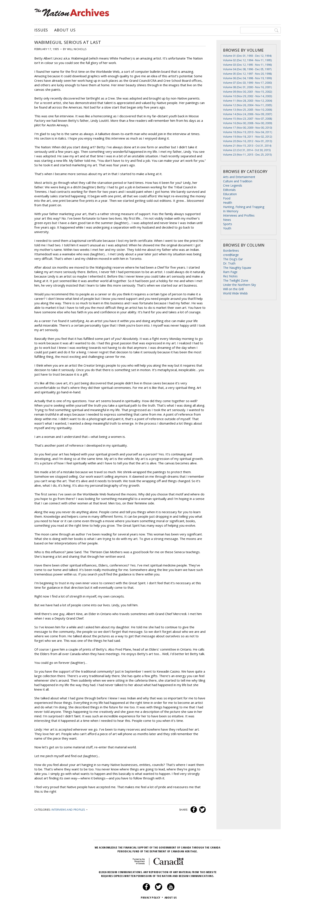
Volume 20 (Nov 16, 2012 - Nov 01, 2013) (247, 141)
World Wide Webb (235, 293)
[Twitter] (158, 889)
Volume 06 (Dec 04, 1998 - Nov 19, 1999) (247, 78)
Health (227, 203)
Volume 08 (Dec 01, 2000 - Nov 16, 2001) (247, 87)
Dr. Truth (229, 263)
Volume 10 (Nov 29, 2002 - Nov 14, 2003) (247, 96)
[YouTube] (171, 889)
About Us (64, 30)
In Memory (230, 211)
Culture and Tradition (237, 181)
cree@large (231, 255)
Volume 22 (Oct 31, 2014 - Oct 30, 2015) (247, 150)
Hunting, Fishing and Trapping (243, 207)
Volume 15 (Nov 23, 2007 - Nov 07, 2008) (247, 118)
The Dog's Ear (233, 259)
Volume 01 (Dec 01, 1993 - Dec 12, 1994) (247, 56)
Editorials (229, 190)
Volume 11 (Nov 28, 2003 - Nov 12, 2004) (247, 101)
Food (226, 198)
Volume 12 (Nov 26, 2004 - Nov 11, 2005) (247, 105)
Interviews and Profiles (68, 809)
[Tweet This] (202, 809)
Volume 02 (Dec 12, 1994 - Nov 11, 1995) (247, 60)
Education (230, 194)
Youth (227, 228)
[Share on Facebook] (193, 809)
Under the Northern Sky (239, 285)
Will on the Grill (233, 289)
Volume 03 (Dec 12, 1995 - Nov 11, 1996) (247, 65)
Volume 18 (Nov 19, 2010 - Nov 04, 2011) (247, 132)
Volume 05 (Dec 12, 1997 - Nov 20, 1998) (247, 74)
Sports (227, 224)
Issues (41, 30)
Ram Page (230, 272)
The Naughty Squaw (237, 268)
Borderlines (231, 250)
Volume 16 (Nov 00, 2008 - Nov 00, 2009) (247, 123)
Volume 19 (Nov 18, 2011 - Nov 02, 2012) (247, 136)
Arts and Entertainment (239, 177)
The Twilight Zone (235, 280)
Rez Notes (230, 276)
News (227, 220)
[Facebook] (146, 889)
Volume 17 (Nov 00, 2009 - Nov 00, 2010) (247, 127)
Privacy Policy (152, 897)
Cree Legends (232, 185)
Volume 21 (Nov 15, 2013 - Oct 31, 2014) (247, 145)
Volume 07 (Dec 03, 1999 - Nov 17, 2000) (247, 83)
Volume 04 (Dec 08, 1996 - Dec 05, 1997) (247, 69)
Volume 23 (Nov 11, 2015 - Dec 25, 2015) (247, 154)
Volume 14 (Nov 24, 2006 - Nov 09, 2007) (247, 114)
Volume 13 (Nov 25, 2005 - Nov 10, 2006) (247, 109)
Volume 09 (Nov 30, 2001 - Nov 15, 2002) (247, 92)
